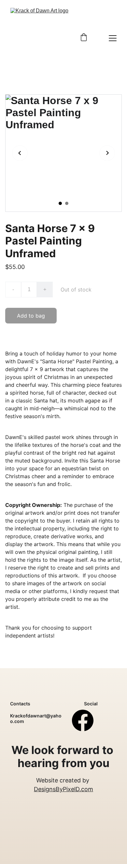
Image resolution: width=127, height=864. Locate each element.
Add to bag (31, 315)
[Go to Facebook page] (82, 720)
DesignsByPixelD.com (63, 789)
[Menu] (113, 38)
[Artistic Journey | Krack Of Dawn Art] (40, 38)
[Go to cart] (83, 38)
